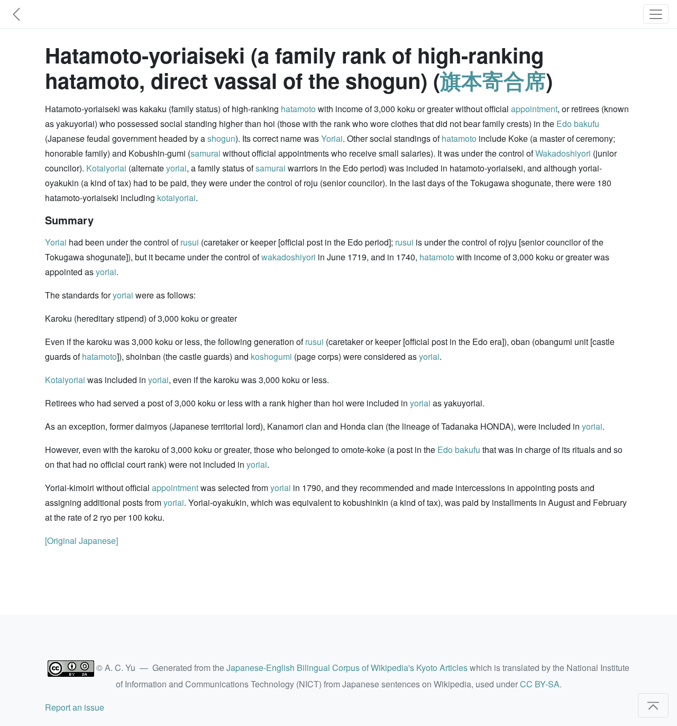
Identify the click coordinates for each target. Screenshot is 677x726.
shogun (221, 138)
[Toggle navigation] (656, 14)
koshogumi (271, 356)
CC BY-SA (540, 684)
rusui (189, 242)
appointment (534, 109)
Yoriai (332, 138)
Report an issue (74, 707)
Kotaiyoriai (106, 168)
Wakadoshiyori (563, 153)
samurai (205, 153)
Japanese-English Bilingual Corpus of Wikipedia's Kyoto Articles (347, 667)
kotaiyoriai (176, 198)
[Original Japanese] (81, 540)
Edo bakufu (577, 123)
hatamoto (298, 109)
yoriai (176, 168)
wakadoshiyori (288, 257)
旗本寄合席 (493, 80)
